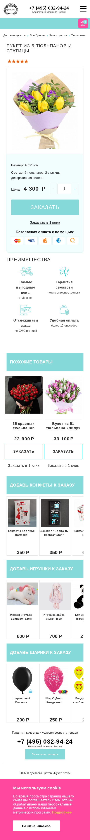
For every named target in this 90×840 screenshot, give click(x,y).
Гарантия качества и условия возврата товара (45, 732)
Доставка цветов (41, 773)
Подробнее (62, 812)
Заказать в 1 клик (45, 222)
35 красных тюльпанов (24, 426)
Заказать (45, 207)
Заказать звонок (45, 754)
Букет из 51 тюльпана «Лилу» (63, 426)
